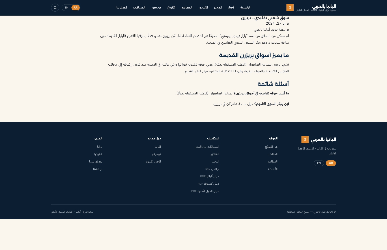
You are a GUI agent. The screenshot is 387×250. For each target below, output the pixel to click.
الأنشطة (272, 169)
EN (66, 7)
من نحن (156, 7)
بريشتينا (97, 169)
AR (75, 7)
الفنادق (203, 7)
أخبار (231, 7)
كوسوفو (156, 154)
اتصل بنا (121, 7)
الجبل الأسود (153, 161)
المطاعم (187, 7)
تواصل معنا (212, 169)
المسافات (139, 7)
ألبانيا (158, 146)
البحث (215, 161)
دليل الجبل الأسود (205, 191)
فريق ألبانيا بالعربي (265, 29)
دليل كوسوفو (208, 183)
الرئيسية (245, 7)
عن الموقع (271, 146)
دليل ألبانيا (209, 176)
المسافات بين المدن (207, 146)
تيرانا (99, 146)
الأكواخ (171, 7)
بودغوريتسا (95, 161)
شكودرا (98, 154)
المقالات (272, 154)
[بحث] (55, 8)
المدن (218, 7)
